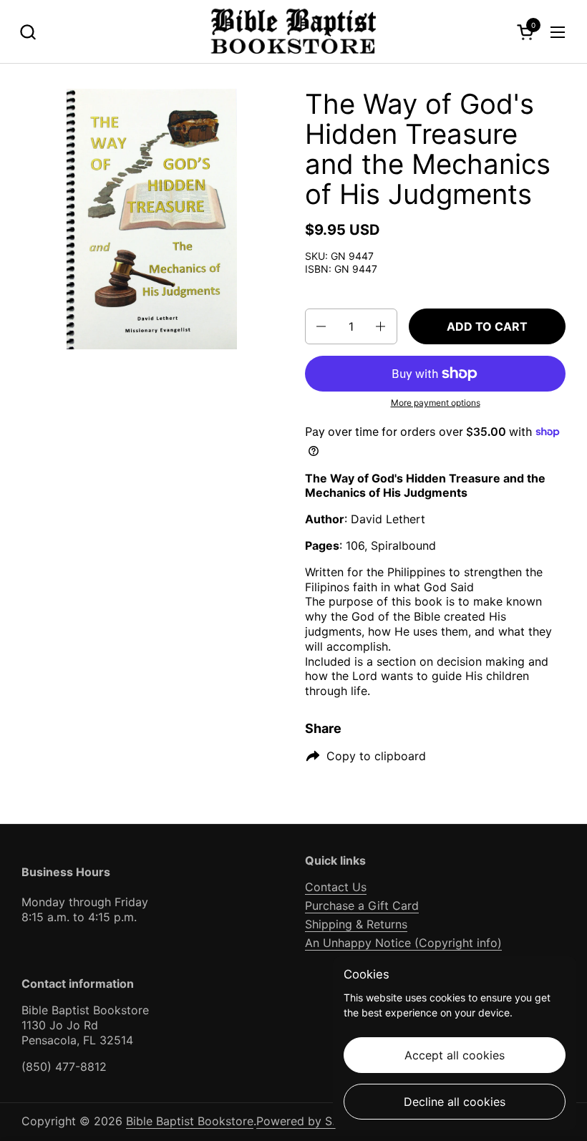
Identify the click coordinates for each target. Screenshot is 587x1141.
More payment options (435, 402)
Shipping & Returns (356, 924)
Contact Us (336, 887)
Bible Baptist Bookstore (189, 1121)
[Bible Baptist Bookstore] (294, 32)
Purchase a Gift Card (362, 905)
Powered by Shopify (311, 1121)
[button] (28, 32)
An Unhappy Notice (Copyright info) (403, 943)
